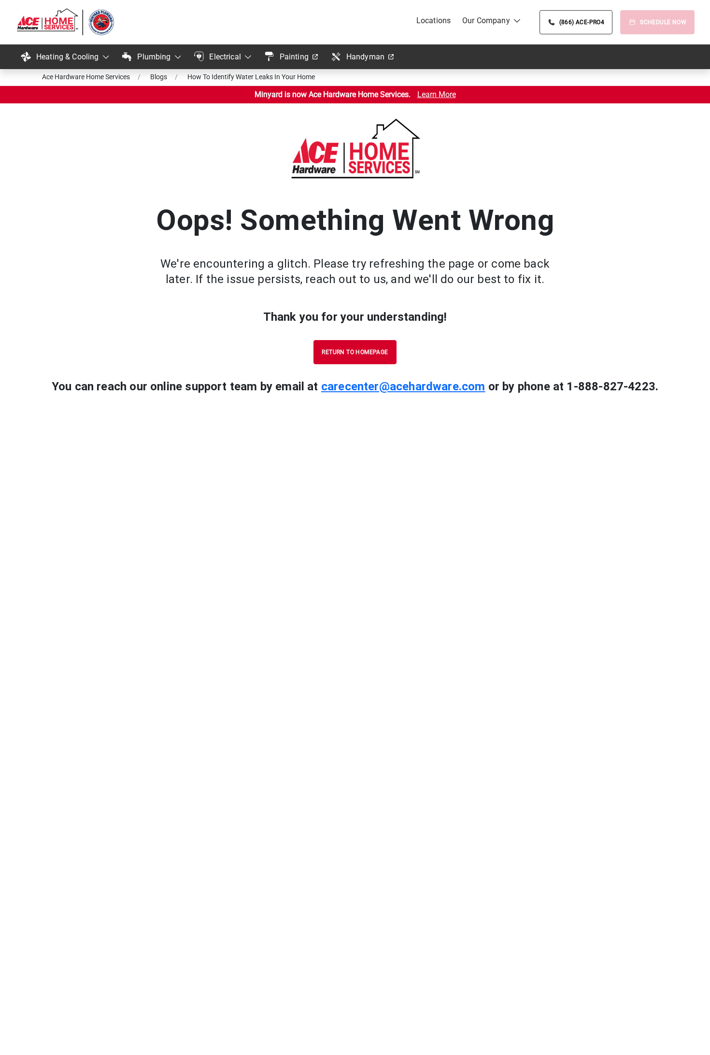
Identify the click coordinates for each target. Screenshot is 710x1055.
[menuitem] (433, 20)
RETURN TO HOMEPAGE (355, 352)
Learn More (436, 94)
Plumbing (153, 56)
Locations (433, 20)
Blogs (158, 77)
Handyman (365, 56)
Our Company (486, 20)
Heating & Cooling (67, 56)
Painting (294, 56)
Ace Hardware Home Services (86, 77)
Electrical (225, 56)
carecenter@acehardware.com (403, 386)
